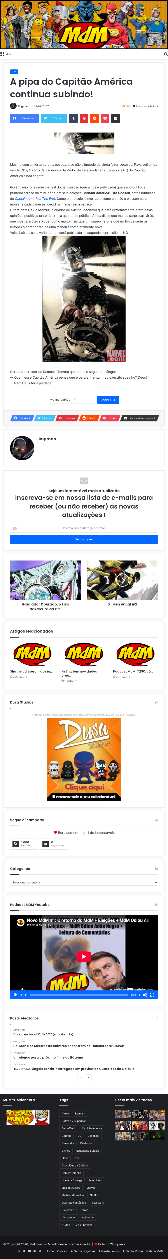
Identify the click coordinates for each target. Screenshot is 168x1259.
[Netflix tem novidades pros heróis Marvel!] (83, 654)
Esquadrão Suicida (87, 1150)
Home (50, 1251)
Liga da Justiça (71, 1187)
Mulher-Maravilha (73, 1195)
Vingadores (68, 1217)
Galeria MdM (155, 1251)
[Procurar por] (166, 53)
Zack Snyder (84, 1224)
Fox (76, 1158)
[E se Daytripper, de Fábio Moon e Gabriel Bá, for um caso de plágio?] (157, 1125)
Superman (68, 1210)
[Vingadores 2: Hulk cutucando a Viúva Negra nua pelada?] (123, 1125)
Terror (84, 1210)
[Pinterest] (84, 118)
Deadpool (93, 1135)
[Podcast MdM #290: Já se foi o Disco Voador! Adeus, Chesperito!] (135, 654)
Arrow (65, 1113)
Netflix (94, 1195)
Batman (79, 1113)
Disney (66, 1150)
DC (79, 1135)
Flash (65, 1158)
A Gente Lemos (109, 1251)
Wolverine (88, 1217)
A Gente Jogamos (83, 1251)
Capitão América (92, 1128)
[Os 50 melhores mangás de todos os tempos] (140, 1125)
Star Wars (98, 1202)
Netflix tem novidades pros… (79, 673)
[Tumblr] (73, 118)
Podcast (62, 1251)
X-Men (66, 1224)
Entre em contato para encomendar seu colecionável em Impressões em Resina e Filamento (84, 714)
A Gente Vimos (133, 1251)
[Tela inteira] (152, 995)
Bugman (23, 106)
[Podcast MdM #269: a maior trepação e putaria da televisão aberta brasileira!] (157, 1115)
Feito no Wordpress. (112, 1244)
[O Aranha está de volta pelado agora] (123, 1136)
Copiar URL (108, 400)
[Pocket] (105, 118)
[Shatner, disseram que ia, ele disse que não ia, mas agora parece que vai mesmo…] (32, 654)
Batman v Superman (74, 1121)
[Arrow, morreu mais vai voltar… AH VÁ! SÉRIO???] (157, 1136)
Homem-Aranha (71, 1172)
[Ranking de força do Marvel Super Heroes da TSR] (140, 1114)
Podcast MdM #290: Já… (133, 671)
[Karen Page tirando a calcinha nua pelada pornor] (140, 1136)
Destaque (86, 1143)
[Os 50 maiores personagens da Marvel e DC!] (123, 1114)
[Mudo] (145, 995)
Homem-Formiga (72, 1180)
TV (14, 71)
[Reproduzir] (16, 995)
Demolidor (68, 1143)
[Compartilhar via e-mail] (115, 118)
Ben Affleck (69, 1128)
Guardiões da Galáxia (75, 1165)
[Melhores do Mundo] (84, 24)
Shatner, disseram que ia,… (31, 671)
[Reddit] (94, 118)
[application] (84, 957)
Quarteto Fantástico (74, 1202)
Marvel (90, 1187)
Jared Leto (95, 1180)
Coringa (66, 1135)
